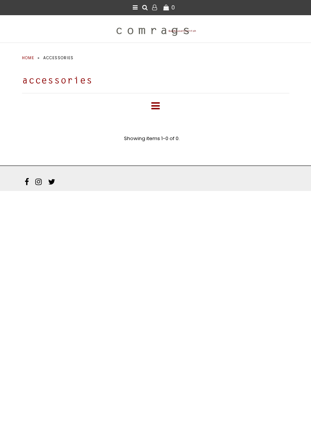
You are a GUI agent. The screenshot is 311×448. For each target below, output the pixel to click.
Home (28, 58)
